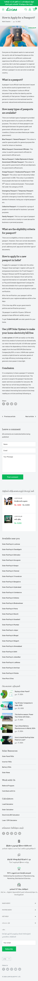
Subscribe (9, 949)
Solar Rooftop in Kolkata (10, 598)
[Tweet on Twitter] (11, 403)
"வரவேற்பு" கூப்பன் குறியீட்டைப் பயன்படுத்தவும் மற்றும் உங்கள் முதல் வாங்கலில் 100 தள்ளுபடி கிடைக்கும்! (19, 3)
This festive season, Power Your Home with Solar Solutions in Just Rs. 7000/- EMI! (24, 715)
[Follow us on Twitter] (7, 833)
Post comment (12, 477)
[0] (34, 9)
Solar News (6, 772)
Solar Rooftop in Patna (10, 609)
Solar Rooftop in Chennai (10, 571)
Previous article (9, 416)
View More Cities (8, 678)
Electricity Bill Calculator (11, 815)
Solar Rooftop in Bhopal (10, 635)
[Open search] (26, 9)
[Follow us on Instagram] (11, 833)
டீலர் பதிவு (17, 519)
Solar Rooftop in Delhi (9, 652)
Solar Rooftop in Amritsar (11, 668)
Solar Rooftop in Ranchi (10, 614)
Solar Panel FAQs (8, 756)
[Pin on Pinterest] (7, 403)
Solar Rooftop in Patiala (10, 673)
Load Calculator (7, 804)
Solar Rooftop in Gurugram (11, 560)
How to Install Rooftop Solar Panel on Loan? (24, 738)
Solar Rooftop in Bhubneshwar (12, 603)
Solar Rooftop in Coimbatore (12, 592)
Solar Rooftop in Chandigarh (12, 549)
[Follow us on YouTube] (15, 833)
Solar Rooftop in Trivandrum (12, 576)
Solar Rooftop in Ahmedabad (12, 646)
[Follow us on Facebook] (3, 833)
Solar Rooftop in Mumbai (10, 625)
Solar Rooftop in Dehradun (11, 555)
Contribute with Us (8, 791)
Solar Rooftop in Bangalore (11, 582)
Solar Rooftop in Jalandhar (11, 657)
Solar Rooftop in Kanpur (10, 565)
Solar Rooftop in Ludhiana (11, 662)
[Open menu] (3, 9)
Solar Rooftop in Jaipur (10, 630)
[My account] (30, 9)
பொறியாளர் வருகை (20, 501)
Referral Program (8, 786)
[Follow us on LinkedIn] (19, 833)
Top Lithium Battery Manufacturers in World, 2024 (25, 727)
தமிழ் (4, 959)
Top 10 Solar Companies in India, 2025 (24, 704)
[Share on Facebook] (3, 403)
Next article (29, 416)
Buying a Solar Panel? (22, 691)
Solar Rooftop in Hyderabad (11, 587)
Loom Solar (18, 498)
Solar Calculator (7, 809)
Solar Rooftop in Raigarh (10, 641)
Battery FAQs (6, 767)
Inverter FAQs (7, 762)
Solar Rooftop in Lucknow (11, 544)
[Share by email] (15, 403)
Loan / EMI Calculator (9, 820)
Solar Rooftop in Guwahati (11, 619)
